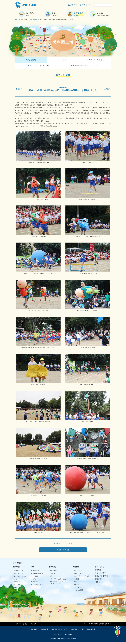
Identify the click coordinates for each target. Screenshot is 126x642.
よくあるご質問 (78, 590)
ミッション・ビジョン (20, 576)
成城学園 (33, 629)
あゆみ (16, 579)
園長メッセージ (18, 573)
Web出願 (76, 584)
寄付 (90, 5)
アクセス (33, 624)
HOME (16, 19)
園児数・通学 (17, 587)
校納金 (76, 581)
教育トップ (35, 570)
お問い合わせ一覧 (21, 624)
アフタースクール (37, 584)
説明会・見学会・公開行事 (81, 576)
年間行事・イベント (55, 576)
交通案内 (84, 5)
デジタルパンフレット (80, 587)
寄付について (99, 573)
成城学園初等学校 (76, 629)
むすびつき (35, 579)
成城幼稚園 (90, 629)
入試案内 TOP (78, 570)
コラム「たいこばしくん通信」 (59, 579)
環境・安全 (17, 584)
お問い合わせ (73, 5)
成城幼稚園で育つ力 (38, 573)
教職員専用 (98, 579)
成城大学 (43, 629)
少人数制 (35, 576)
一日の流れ (53, 573)
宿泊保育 (35, 581)
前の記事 (19, 89)
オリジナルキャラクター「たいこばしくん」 (57, 582)
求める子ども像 (78, 573)
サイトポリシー (58, 634)
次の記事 (107, 89)
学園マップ (17, 581)
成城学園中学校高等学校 (59, 629)
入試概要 (76, 579)
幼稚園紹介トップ (19, 570)
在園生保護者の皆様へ (102, 576)
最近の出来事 (33, 19)
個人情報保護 (68, 634)
